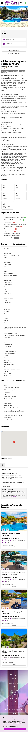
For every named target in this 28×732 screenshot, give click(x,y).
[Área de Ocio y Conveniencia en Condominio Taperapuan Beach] (14, 521)
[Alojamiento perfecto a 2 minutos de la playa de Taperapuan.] (14, 599)
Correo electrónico (14, 50)
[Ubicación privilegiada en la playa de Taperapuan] (14, 638)
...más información (12, 496)
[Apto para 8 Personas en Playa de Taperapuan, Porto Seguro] (14, 560)
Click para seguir (15, 729)
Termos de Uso (14, 680)
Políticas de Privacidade (14, 683)
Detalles (14, 547)
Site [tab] (2, 465)
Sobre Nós (14, 678)
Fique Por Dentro (14, 690)
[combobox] (16, 44)
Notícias (14, 692)
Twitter (14, 694)
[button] (3, 23)
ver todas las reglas (5, 240)
